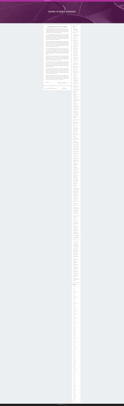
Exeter (74, 380)
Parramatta (74, 362)
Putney (74, 344)
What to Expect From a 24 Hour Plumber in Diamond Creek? (76, 257)
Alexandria (74, 286)
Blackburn (74, 358)
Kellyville (74, 350)
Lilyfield (74, 381)
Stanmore (74, 376)
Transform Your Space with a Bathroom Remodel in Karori (76, 83)
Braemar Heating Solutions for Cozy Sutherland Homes (75, 103)
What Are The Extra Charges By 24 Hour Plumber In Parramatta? (76, 168)
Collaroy (74, 377)
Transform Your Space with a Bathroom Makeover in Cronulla (75, 134)
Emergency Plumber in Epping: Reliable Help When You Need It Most (75, 112)
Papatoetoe (74, 339)
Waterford (74, 389)
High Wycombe (75, 323)
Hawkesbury (74, 332)
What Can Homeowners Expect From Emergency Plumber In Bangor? (76, 181)
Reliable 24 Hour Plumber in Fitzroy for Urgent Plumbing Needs (76, 81)
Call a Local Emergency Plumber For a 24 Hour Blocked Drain (75, 216)
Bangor (74, 366)
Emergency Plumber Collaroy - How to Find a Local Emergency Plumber (76, 208)
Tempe (74, 384)
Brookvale (74, 345)
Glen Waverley (74, 291)
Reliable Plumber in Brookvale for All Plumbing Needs (75, 131)
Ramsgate (74, 326)
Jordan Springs (75, 317)
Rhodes (74, 375)
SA (73, 300)
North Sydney (74, 341)
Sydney (74, 287)
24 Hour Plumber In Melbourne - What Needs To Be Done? (76, 265)
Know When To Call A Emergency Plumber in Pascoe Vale (75, 262)
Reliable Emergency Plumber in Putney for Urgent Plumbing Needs (76, 128)
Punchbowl (74, 357)
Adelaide (74, 299)
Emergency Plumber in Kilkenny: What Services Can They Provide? (75, 271)
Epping (74, 335)
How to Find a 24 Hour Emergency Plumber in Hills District (75, 227)
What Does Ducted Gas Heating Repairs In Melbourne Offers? (75, 170)
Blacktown (74, 304)
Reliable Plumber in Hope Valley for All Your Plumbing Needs (76, 97)
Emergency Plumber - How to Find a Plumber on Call (76, 214)
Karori (74, 322)
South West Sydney (75, 296)
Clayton (74, 336)
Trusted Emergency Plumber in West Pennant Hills (76, 61)
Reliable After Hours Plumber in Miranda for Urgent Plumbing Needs (76, 142)
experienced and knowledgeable (50, 63)
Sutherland (74, 330)
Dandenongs (74, 363)
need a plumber (61, 82)
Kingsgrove (74, 390)
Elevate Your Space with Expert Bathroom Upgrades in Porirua (75, 41)
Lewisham (74, 368)
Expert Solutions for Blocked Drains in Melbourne (75, 92)
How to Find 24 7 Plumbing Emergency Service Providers (75, 183)
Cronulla (74, 348)
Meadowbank (74, 318)
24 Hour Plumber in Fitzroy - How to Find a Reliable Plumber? (75, 254)
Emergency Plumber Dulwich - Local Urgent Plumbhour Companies (75, 192)
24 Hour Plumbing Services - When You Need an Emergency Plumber (76, 233)
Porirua (74, 295)
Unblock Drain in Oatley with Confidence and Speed (75, 32)
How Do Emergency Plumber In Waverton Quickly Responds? (75, 176)
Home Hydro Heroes (47, 0)
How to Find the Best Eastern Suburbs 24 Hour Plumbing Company (76, 211)
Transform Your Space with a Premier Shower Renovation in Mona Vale (76, 72)
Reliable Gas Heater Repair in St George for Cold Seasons (75, 94)
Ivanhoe (74, 359)
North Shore (74, 308)
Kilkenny (74, 398)
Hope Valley (74, 327)
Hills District (74, 385)
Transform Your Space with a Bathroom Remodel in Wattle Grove (76, 43)
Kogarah (74, 354)
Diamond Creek (75, 394)
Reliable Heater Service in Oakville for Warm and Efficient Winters (76, 109)
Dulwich (74, 371)
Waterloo (74, 331)
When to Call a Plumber (64, 88)
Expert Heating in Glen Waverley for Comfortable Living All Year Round (76, 35)
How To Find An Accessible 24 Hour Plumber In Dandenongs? (76, 173)
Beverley (74, 367)
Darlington (74, 393)
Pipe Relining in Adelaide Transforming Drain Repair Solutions (76, 46)
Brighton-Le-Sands (75, 303)
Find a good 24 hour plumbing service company (75, 186)
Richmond (74, 349)
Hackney (74, 399)
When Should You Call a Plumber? (57, 26)
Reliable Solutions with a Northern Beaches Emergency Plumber (76, 58)
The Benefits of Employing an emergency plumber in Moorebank (76, 194)
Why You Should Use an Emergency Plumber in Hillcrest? (75, 276)
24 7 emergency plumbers (63, 83)
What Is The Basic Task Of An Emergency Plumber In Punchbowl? (76, 154)
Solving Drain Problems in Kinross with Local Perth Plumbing (76, 120)
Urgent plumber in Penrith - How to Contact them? (76, 201)
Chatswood (74, 309)
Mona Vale (74, 312)
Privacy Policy (64, 404)
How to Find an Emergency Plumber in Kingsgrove (50, 88)
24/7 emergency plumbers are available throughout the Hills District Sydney (76, 189)
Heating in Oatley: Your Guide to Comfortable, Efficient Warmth (75, 49)
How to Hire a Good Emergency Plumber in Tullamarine (75, 260)
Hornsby (74, 353)
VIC (73, 294)
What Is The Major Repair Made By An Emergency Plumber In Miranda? (76, 149)
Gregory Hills (74, 314)
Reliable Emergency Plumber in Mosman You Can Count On (76, 55)
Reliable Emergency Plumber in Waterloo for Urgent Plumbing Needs (76, 106)
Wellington (74, 321)
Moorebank (74, 372)
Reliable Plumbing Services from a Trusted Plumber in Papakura (75, 67)
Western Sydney (75, 313)
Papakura (74, 305)
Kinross (74, 340)
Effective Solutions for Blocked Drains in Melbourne (75, 38)
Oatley (74, 290)
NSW (50, 82)
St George (48, 82)
